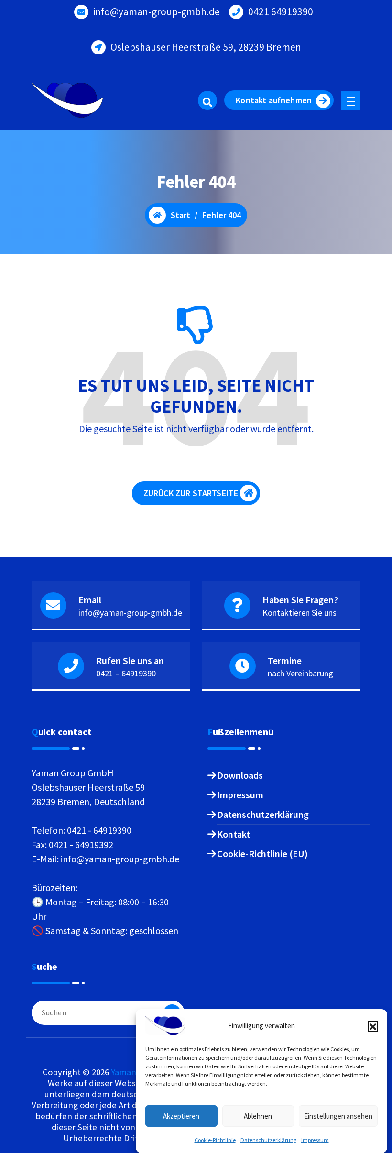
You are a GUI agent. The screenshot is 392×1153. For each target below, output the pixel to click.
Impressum (315, 1139)
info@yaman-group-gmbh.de (156, 11)
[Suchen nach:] (108, 1013)
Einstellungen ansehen (338, 1115)
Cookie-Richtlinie (215, 1139)
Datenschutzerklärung (268, 1139)
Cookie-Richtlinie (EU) (262, 853)
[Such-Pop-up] (207, 100)
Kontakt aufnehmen (274, 100)
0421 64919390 (280, 11)
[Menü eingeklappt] (350, 100)
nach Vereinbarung (300, 673)
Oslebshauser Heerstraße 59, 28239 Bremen (205, 47)
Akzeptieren (181, 1115)
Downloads (240, 775)
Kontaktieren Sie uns (299, 612)
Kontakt (233, 834)
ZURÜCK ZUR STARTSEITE (190, 493)
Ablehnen (258, 1115)
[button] (373, 1026)
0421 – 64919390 (126, 673)
